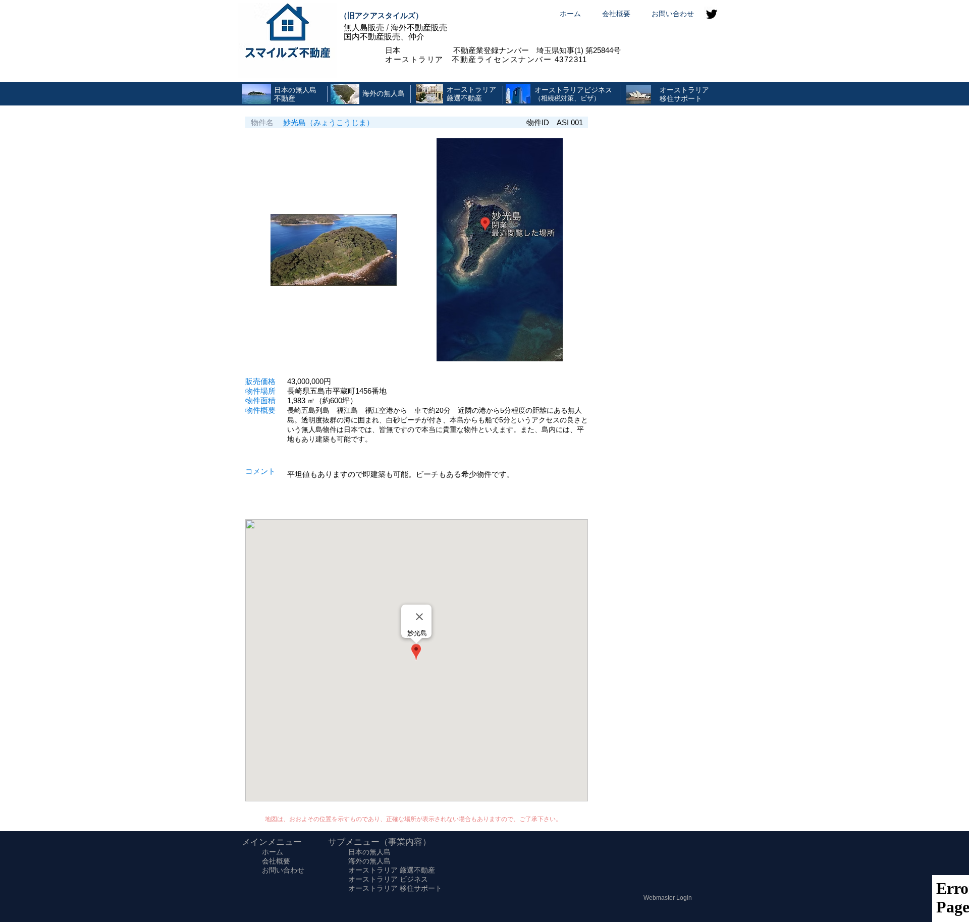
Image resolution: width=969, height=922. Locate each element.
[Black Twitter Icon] (711, 14)
